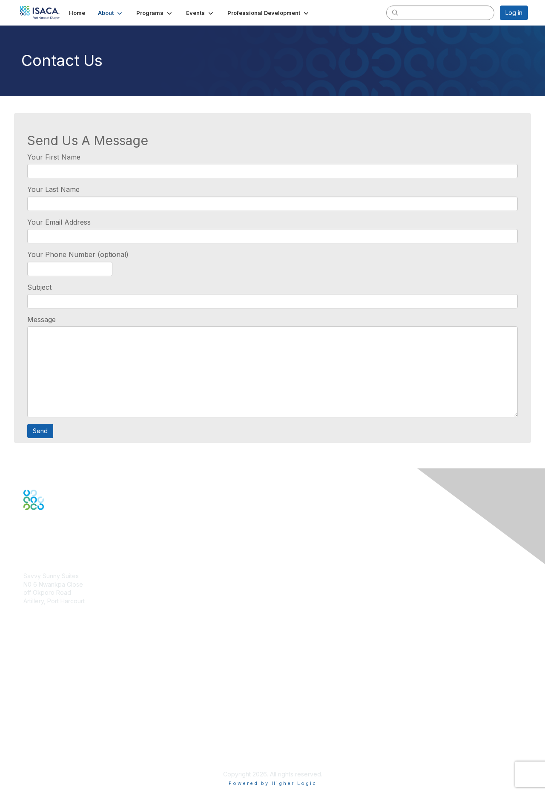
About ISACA (41, 715)
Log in (513, 12)
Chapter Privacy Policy (55, 761)
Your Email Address (59, 222)
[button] (111, 12)
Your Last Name (53, 189)
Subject (39, 287)
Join (29, 649)
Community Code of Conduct (64, 723)
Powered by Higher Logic (273, 783)
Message (41, 319)
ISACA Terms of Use (51, 740)
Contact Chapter (46, 613)
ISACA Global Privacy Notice (63, 749)
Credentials (39, 666)
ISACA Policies (43, 732)
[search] (395, 12)
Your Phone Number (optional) (78, 254)
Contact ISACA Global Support (66, 679)
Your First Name (53, 157)
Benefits (34, 658)
